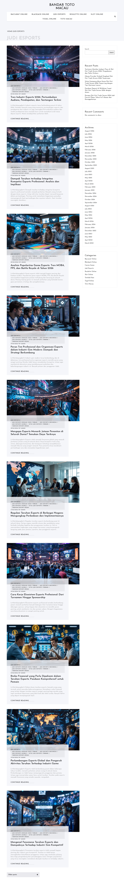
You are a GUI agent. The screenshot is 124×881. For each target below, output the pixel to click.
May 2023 (88, 237)
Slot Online (97, 14)
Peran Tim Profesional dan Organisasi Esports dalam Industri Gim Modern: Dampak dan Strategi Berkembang (37, 350)
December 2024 (90, 193)
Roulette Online (78, 14)
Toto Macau (66, 19)
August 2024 (89, 206)
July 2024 (88, 209)
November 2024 (91, 196)
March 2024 (89, 221)
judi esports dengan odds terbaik (24, 88)
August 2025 (89, 168)
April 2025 (88, 181)
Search (87, 49)
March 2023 (89, 243)
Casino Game (89, 265)
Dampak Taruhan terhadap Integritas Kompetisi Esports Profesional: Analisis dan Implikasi (35, 182)
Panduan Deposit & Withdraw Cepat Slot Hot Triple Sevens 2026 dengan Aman (98, 90)
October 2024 (90, 199)
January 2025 (89, 190)
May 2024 (88, 215)
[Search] (115, 16)
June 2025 (88, 174)
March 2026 (89, 146)
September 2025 (91, 165)
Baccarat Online (19, 14)
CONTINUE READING (20, 119)
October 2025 (90, 162)
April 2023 (88, 240)
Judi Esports (59, 14)
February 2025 (90, 187)
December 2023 (90, 231)
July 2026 (88, 134)
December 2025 (90, 156)
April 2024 (88, 218)
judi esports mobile (19, 89)
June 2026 (88, 137)
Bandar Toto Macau (62, 6)
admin (23, 94)
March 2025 (89, 184)
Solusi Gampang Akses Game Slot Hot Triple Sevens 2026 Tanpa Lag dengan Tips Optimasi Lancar (99, 83)
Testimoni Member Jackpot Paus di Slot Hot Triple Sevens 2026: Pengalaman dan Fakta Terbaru (99, 71)
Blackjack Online (40, 14)
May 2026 (88, 140)
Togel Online (49, 19)
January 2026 (90, 153)
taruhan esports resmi (20, 91)
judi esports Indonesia (48, 88)
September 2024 (91, 202)
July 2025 (88, 171)
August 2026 (89, 131)
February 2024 (90, 224)
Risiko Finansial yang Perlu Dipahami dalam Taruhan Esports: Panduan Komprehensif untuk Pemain (37, 679)
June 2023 (88, 234)
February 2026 (90, 150)
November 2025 (91, 159)
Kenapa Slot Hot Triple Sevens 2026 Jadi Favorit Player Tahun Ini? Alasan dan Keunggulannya (100, 97)
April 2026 (89, 143)
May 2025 (88, 178)
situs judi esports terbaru (38, 89)
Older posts (12, 874)
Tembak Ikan (89, 277)
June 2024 (88, 212)
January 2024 (89, 227)
